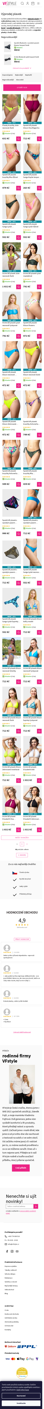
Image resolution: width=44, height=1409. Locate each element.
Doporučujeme (7, 75)
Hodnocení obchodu (12, 1314)
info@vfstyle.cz (13, 1244)
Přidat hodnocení (22, 939)
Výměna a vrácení (11, 1282)
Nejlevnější (19, 75)
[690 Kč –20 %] (11, 206)
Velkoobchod (9, 1290)
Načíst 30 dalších (22, 838)
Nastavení (21, 1396)
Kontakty (8, 1330)
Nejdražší (28, 75)
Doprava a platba (11, 1266)
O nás (7, 1310)
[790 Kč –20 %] (11, 108)
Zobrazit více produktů (21, 68)
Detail (18, 138)
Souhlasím (21, 1403)
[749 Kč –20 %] (11, 453)
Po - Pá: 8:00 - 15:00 (11, 1240)
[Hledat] (22, 3)
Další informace (22, 1390)
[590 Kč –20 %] (32, 305)
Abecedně (19, 80)
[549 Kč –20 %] (32, 453)
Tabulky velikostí (11, 1270)
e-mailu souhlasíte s (21, 1212)
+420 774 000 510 (14, 1236)
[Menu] (38, 3)
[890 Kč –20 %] (32, 108)
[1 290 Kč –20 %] (11, 256)
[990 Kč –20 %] (32, 256)
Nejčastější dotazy (11, 1286)
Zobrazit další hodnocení (22, 1032)
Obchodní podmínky (12, 1322)
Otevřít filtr (22, 87)
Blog (6, 1293)
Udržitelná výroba (11, 1318)
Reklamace (8, 1278)
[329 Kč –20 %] (32, 157)
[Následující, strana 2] (22, 844)
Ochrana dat (9, 1326)
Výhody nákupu (10, 1274)
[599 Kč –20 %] (11, 157)
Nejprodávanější (8, 80)
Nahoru (23, 855)
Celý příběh (20, 1167)
